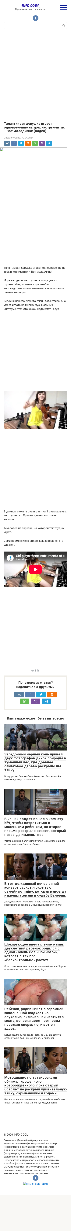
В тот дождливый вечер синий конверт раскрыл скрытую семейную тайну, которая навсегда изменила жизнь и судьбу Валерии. (35, 889)
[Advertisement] (35, 74)
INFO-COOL (30, 5)
